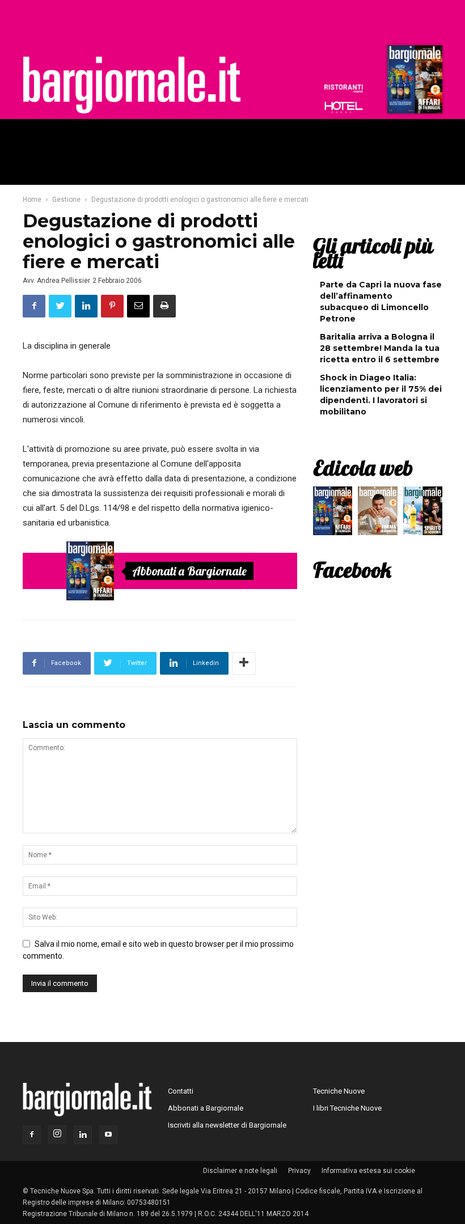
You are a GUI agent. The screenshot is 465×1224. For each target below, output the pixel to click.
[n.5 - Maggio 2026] (422, 513)
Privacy (299, 1171)
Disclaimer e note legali (240, 1171)
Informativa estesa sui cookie (368, 1171)
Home (32, 200)
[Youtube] (108, 1135)
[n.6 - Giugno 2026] (377, 513)
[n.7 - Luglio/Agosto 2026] (413, 82)
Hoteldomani (343, 107)
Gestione (66, 200)
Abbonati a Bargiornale (189, 571)
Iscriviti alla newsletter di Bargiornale (227, 1125)
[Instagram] (57, 1134)
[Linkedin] (83, 1135)
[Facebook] (32, 1135)
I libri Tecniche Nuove (347, 1108)
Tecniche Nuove (339, 1091)
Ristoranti (343, 88)
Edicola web (363, 467)
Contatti (180, 1091)
